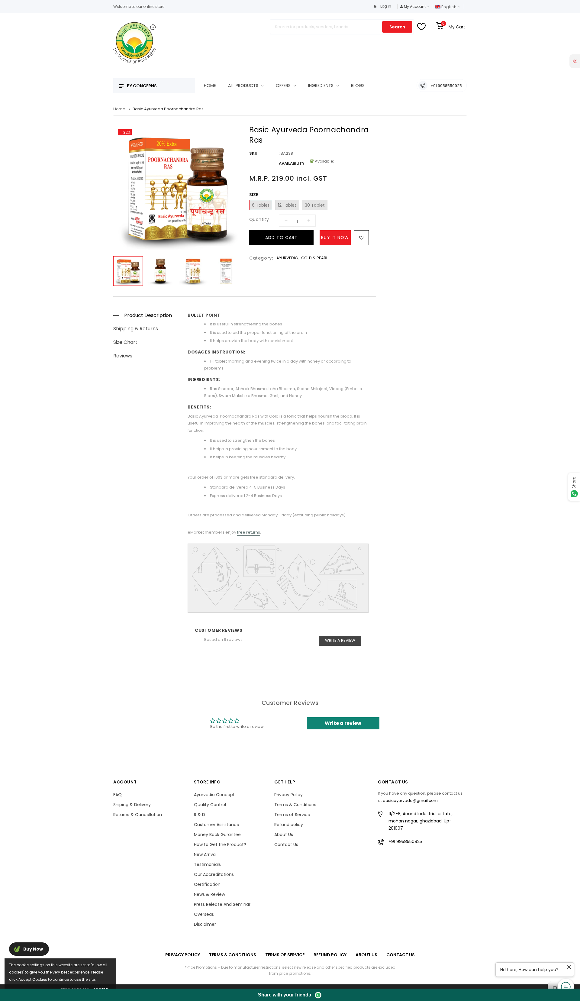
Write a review (340, 640)
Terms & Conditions (295, 805)
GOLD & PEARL (314, 258)
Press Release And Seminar (222, 904)
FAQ (117, 795)
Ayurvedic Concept (214, 795)
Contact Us (286, 844)
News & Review (209, 894)
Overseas (204, 914)
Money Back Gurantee (217, 834)
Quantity (259, 219)
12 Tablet (287, 205)
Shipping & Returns (135, 328)
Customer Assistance (216, 825)
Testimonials (207, 864)
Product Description (148, 315)
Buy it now (335, 237)
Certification (207, 884)
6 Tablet (260, 205)
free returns (248, 532)
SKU (253, 153)
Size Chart (125, 342)
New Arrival (205, 854)
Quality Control (210, 805)
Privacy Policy (288, 795)
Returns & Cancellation (137, 815)
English (449, 6)
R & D (199, 815)
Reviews (122, 355)
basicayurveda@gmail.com (410, 800)
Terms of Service (292, 815)
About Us (283, 834)
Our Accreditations (214, 874)
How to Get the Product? (220, 844)
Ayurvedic (287, 258)
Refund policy (288, 825)
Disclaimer (205, 924)
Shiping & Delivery (132, 805)
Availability (291, 163)
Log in (385, 6)
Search (397, 27)
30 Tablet (315, 205)
